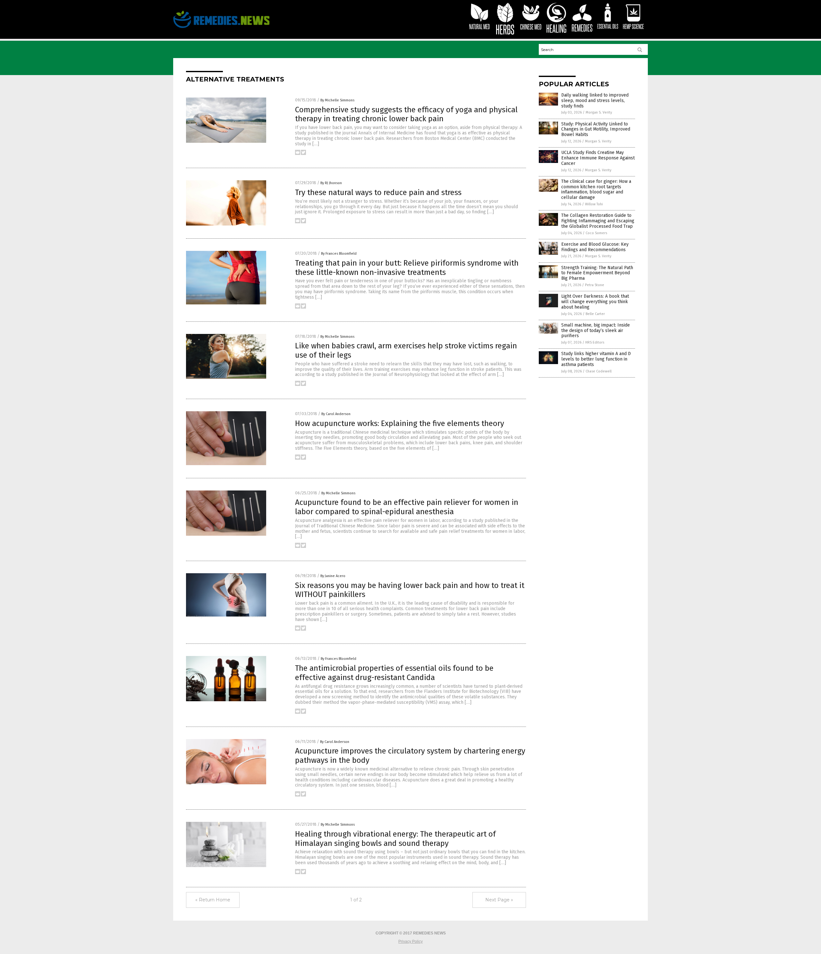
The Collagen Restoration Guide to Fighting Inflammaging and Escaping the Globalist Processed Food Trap (597, 221)
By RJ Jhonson (331, 183)
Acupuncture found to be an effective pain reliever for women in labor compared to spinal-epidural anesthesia (406, 507)
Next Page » (499, 900)
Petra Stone (594, 285)
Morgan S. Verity (599, 112)
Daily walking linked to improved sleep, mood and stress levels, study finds (595, 100)
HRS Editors (594, 342)
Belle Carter (595, 314)
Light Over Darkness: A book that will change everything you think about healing (595, 302)
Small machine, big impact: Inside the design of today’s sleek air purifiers (595, 330)
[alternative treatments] (221, 28)
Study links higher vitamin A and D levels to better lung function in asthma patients (596, 359)
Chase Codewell (599, 371)
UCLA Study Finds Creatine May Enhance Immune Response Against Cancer (598, 158)
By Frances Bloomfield (339, 253)
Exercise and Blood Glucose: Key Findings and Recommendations (595, 247)
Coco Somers (596, 233)
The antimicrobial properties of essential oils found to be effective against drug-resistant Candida (394, 673)
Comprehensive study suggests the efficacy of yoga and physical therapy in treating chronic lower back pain (406, 114)
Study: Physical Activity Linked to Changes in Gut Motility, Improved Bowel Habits (595, 129)
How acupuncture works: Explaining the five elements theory (399, 423)
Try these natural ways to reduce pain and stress (378, 192)
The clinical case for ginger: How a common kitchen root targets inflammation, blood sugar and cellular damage (596, 189)
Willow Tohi (594, 204)
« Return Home (212, 900)
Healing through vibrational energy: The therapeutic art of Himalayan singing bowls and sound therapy (395, 839)
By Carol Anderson (336, 414)
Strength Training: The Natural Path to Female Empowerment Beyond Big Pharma (597, 273)
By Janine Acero (332, 576)
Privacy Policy (410, 941)
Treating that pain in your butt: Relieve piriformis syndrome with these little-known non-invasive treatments (407, 268)
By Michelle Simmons (337, 100)
